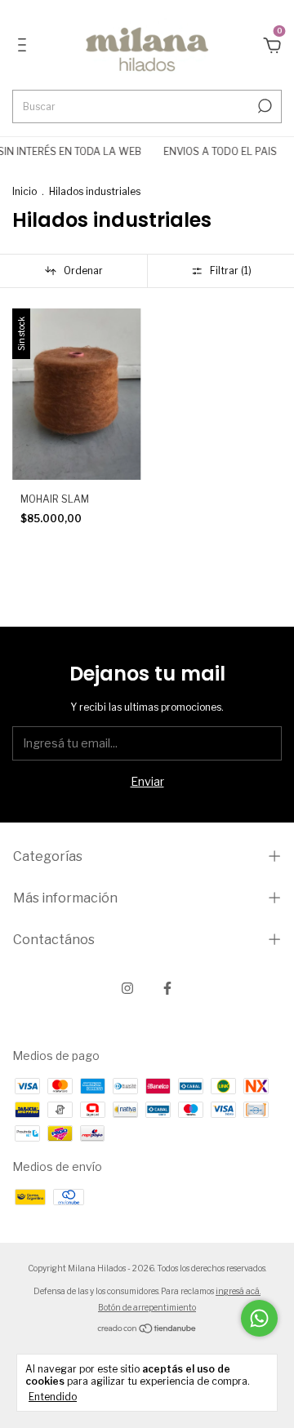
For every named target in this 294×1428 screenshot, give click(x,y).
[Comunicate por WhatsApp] (259, 1318)
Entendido (53, 1396)
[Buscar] (263, 106)
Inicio (24, 191)
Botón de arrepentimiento (147, 1307)
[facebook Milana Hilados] (167, 988)
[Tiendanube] (147, 1330)
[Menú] (25, 47)
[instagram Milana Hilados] (127, 988)
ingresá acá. (238, 1291)
